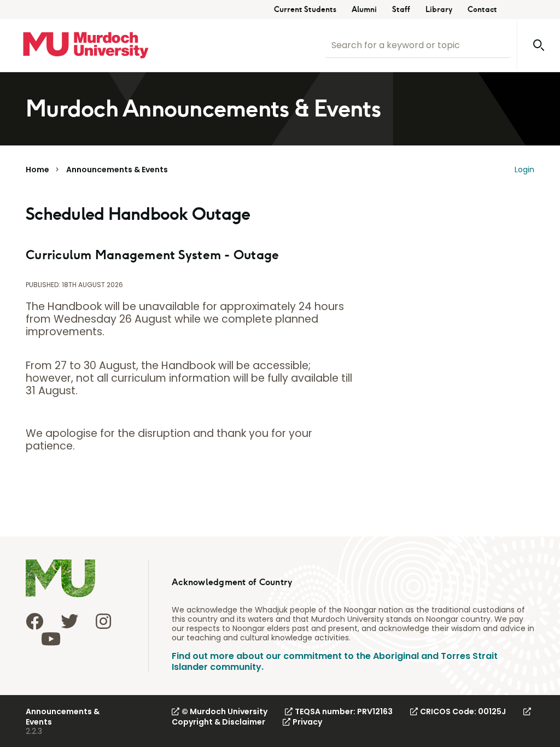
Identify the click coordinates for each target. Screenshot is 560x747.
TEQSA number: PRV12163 (344, 711)
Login (524, 169)
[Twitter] (69, 621)
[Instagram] (103, 621)
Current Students (305, 9)
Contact (482, 9)
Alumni (364, 9)
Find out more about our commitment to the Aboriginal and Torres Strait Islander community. (335, 661)
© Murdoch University (224, 711)
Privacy (307, 721)
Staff (401, 9)
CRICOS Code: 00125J (463, 711)
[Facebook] (34, 621)
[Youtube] (51, 638)
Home (37, 169)
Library (438, 9)
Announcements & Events (117, 169)
